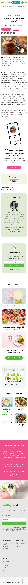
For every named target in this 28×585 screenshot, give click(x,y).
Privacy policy (18, 579)
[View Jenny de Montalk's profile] (4, 486)
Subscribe (16, 2)
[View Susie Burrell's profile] (24, 486)
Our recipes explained (5, 549)
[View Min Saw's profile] (11, 486)
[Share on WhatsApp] (14, 33)
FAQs (4, 553)
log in (12, 227)
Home (2, 6)
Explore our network (20, 549)
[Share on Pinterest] (8, 33)
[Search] (22, 2)
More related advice (13, 358)
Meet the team (6, 546)
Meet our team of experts (14, 472)
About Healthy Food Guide (7, 544)
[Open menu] (26, 2)
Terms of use (10, 579)
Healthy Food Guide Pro (20, 544)
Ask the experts (8, 6)
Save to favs (7, 29)
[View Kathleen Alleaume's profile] (11, 492)
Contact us (5, 551)
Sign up (7, 227)
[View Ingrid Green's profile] (24, 492)
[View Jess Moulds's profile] (17, 486)
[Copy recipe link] (2, 33)
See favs (17, 29)
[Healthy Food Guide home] (10, 505)
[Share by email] (5, 33)
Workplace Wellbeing (18, 547)
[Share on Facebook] (11, 33)
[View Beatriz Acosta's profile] (17, 492)
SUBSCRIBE (14, 167)
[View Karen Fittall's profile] (4, 492)
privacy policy (16, 269)
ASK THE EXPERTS (14, 15)
